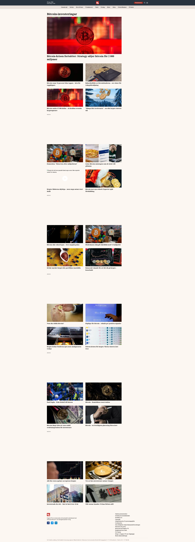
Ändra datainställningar (121, 536)
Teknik (96, 7)
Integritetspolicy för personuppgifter (125, 521)
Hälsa (114, 7)
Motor (108, 7)
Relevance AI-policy (120, 526)
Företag (103, 7)
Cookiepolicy (118, 523)
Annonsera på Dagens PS (122, 528)
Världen (72, 7)
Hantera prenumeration (121, 514)
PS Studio (131, 7)
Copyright (117, 519)
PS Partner (118, 532)
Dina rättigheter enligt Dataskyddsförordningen (127, 525)
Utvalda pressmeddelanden (122, 515)
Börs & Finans (79, 7)
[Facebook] (48, 523)
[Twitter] (52, 523)
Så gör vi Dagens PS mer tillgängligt (124, 534)
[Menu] (147, 3)
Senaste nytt (64, 7)
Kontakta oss (118, 517)
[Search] (145, 3)
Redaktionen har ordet (121, 530)
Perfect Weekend (122, 7)
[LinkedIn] (56, 523)
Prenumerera (138, 2)
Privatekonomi (89, 7)
